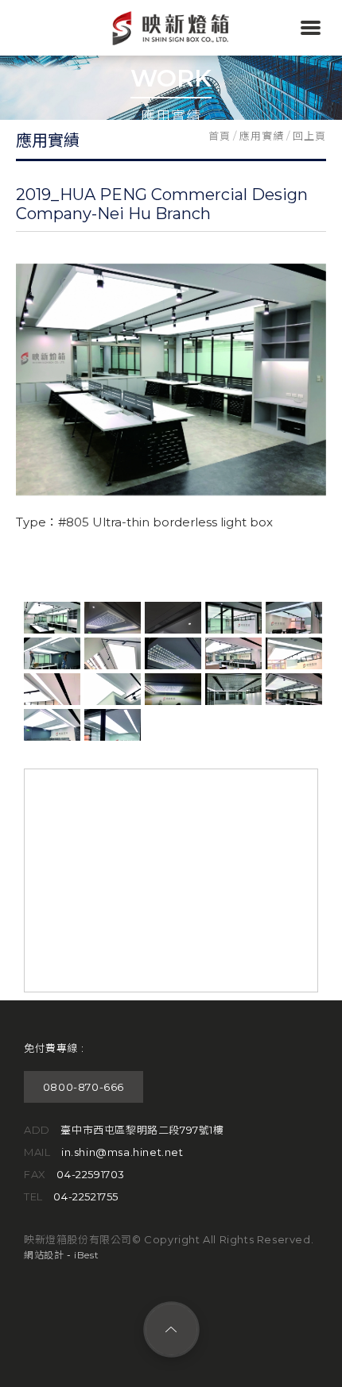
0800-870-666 (83, 1087)
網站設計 (44, 1255)
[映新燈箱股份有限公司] (171, 43)
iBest (86, 1255)
